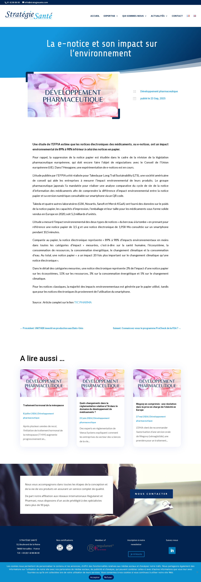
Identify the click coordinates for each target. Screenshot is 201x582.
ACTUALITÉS (158, 16)
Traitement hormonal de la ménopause (43, 405)
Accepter (95, 577)
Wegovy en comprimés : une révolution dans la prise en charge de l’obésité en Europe (156, 407)
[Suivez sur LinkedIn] (172, 550)
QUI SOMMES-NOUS (133, 16)
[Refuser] (197, 572)
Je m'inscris (136, 554)
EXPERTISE (109, 16)
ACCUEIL (95, 16)
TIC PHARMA (83, 302)
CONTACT (177, 16)
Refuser (108, 577)
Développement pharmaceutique (159, 91)
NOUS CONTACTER (151, 493)
